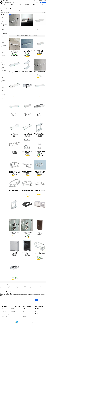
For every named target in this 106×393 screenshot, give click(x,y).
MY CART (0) (43, 2)
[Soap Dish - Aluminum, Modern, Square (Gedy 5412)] (14, 267)
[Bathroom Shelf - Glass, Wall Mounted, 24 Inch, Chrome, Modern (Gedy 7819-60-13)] (27, 44)
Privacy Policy (25, 314)
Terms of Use (25, 313)
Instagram (37, 313)
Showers (19, 4)
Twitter (37, 310)
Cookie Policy (25, 316)
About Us (12, 308)
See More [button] (2, 48)
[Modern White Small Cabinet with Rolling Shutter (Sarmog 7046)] (14, 246)
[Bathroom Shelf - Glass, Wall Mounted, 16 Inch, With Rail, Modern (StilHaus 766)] (14, 127)
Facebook (37, 308)
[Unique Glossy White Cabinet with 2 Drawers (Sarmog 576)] (40, 204)
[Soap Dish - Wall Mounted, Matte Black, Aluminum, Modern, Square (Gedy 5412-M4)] (27, 204)
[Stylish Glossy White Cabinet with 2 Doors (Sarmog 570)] (27, 246)
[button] (41, 10)
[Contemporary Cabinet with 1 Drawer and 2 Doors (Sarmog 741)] (40, 225)
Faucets (42, 4)
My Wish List (40, 0)
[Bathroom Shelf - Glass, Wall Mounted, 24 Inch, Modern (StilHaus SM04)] (40, 85)
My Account (35, 0)
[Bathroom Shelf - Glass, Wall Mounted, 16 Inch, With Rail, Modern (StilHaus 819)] (40, 44)
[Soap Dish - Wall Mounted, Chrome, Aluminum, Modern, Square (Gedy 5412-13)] (27, 85)
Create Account (5, 0)
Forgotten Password (5, 314)
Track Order (4, 313)
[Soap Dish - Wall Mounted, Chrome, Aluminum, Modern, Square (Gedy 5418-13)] (40, 106)
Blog (23, 311)
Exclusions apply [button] (34, 35)
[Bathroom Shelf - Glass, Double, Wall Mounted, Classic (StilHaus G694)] (14, 204)
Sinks (4, 4)
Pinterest (37, 311)
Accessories (27, 4)
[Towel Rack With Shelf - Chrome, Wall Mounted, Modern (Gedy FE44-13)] (40, 65)
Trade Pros (4, 311)
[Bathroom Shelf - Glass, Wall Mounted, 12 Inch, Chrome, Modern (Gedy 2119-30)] (40, 20)
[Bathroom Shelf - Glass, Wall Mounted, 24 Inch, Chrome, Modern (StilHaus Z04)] (14, 65)
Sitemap (24, 308)
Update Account (4, 316)
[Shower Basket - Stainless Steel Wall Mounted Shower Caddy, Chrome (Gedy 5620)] (27, 165)
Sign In (1, 0)
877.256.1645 (44, 0)
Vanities (12, 4)
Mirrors (34, 4)
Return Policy (13, 311)
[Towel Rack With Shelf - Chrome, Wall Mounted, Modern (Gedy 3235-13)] (14, 144)
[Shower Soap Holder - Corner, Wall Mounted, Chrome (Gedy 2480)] (40, 183)
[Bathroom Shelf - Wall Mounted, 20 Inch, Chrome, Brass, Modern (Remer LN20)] (27, 20)
